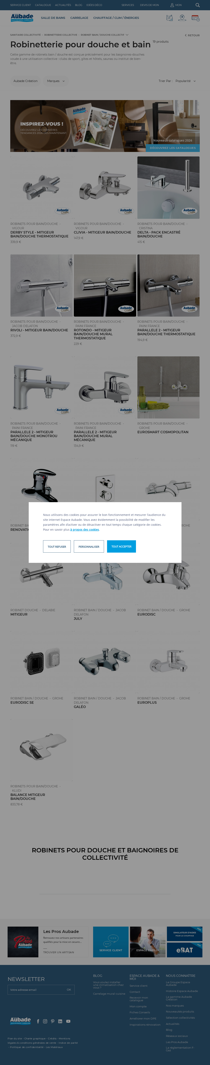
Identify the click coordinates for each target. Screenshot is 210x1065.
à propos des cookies (84, 529)
